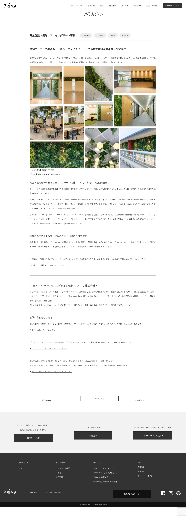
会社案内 (112, 5)
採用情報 (141, 471)
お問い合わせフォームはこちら (44, 330)
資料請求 (137, 5)
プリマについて (76, 5)
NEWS (140, 462)
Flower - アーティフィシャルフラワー (107, 468)
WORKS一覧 (99, 399)
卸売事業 (59, 477)
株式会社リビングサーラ (49, 174)
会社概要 (141, 467)
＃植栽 (113, 35)
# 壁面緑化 (100, 35)
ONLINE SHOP (172, 5)
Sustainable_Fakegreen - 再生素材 (105, 481)
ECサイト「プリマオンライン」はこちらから (49, 348)
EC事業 (58, 473)
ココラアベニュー (50, 170)
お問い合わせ (151, 5)
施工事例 (125, 5)
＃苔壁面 (125, 35)
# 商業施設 (86, 35)
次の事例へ (142, 400)
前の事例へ (44, 400)
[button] (46, 85)
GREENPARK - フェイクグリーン (105, 473)
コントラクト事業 (63, 468)
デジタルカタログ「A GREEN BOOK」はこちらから (52, 371)
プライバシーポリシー (146, 476)
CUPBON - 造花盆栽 (100, 477)
